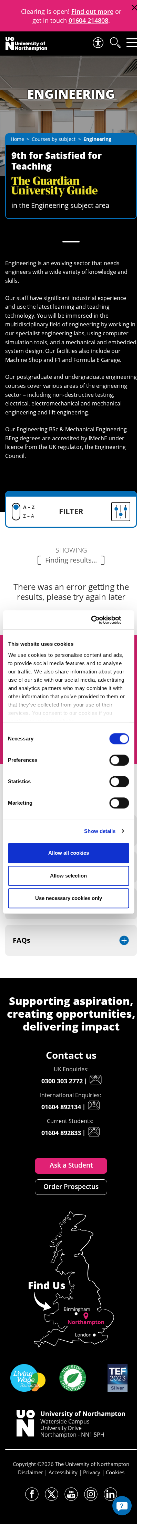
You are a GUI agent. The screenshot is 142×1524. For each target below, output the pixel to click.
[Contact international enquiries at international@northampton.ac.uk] (94, 1105)
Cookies (115, 1472)
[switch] (119, 760)
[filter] (89, 511)
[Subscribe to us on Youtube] (71, 1494)
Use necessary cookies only (68, 898)
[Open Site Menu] (132, 43)
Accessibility (63, 1472)
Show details (99, 831)
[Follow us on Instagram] (91, 1494)
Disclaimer (30, 1472)
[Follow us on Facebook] (32, 1494)
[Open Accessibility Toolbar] (97, 42)
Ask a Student (71, 1165)
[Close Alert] (134, 8)
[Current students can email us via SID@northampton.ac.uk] (94, 1132)
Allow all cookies (68, 853)
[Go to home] (26, 44)
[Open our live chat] (122, 1505)
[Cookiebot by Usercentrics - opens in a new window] (99, 619)
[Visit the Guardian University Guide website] (54, 180)
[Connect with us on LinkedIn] (110, 1494)
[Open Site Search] (114, 42)
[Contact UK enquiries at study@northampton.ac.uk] (95, 1079)
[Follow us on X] (51, 1494)
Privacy (91, 1472)
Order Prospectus (71, 1186)
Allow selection (68, 876)
